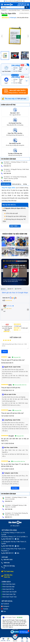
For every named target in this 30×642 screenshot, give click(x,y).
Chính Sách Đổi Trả (8, 589)
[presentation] (2, 36)
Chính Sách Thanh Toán (9, 597)
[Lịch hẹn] (28, 4)
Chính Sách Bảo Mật (8, 586)
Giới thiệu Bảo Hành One (8, 576)
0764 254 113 (7, 166)
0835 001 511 (7, 180)
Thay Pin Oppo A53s (8, 188)
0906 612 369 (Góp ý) (9, 567)
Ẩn (14, 205)
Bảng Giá (15, 640)
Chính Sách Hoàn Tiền (9, 594)
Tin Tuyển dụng (8, 571)
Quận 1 (4, 288)
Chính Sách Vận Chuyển (9, 592)
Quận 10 (11, 288)
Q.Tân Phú (18, 288)
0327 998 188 (7, 173)
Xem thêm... (15, 488)
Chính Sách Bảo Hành (8, 584)
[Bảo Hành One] (8, 4)
